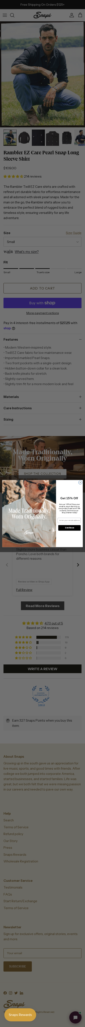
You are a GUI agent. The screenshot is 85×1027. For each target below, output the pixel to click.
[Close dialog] (80, 482)
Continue (69, 527)
